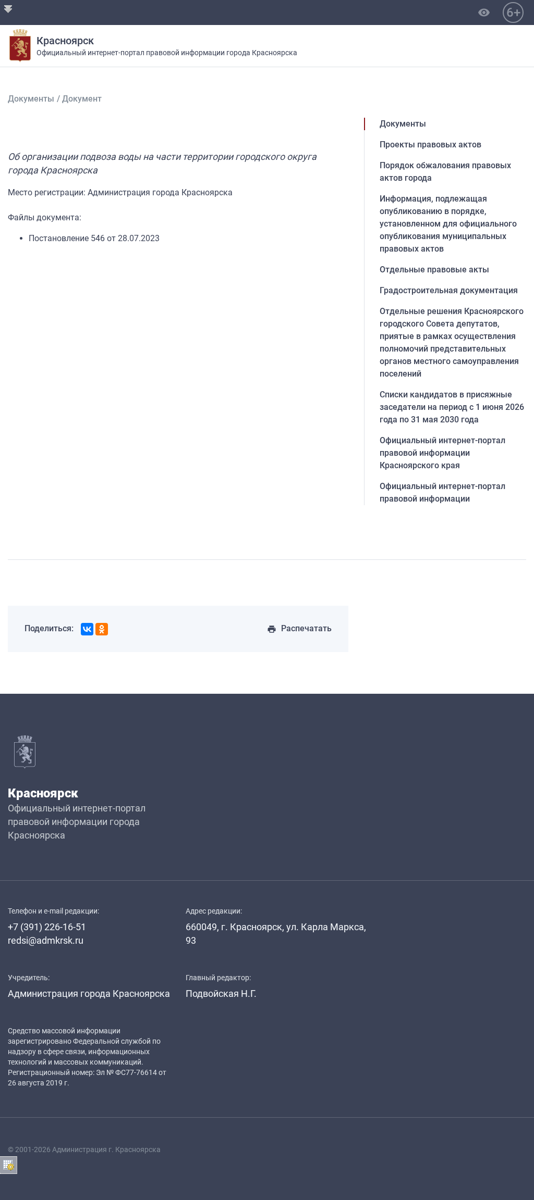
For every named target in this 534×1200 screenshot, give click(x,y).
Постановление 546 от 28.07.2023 (94, 238)
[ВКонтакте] (87, 629)
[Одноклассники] (101, 629)
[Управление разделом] (8, 1165)
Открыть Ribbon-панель (8, 8)
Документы (31, 99)
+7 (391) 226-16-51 (47, 926)
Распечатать (299, 628)
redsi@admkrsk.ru (45, 940)
